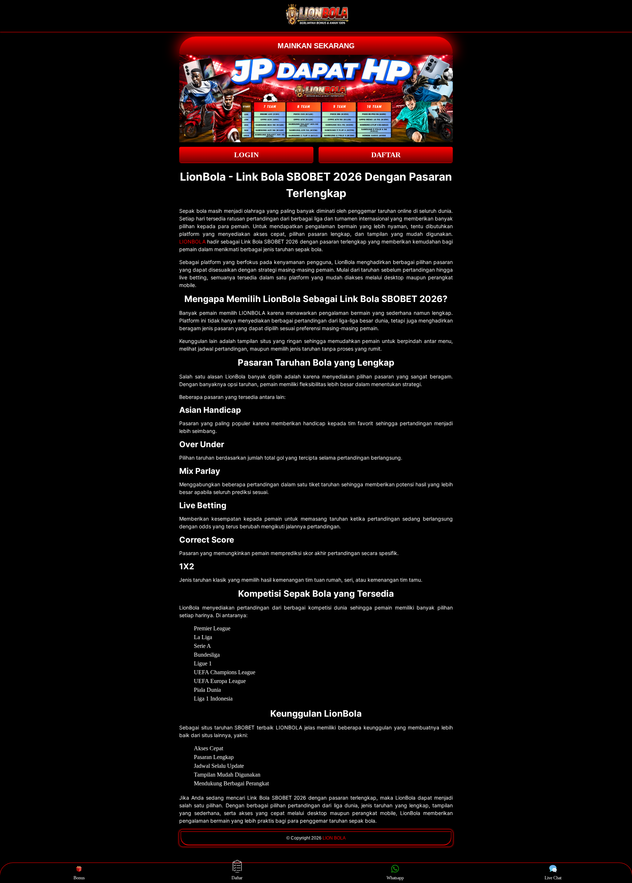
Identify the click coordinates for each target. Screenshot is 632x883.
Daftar (237, 877)
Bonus (79, 877)
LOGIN (246, 155)
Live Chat (553, 877)
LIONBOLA (192, 241)
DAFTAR (385, 155)
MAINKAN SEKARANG (316, 46)
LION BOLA (334, 838)
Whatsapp (395, 877)
